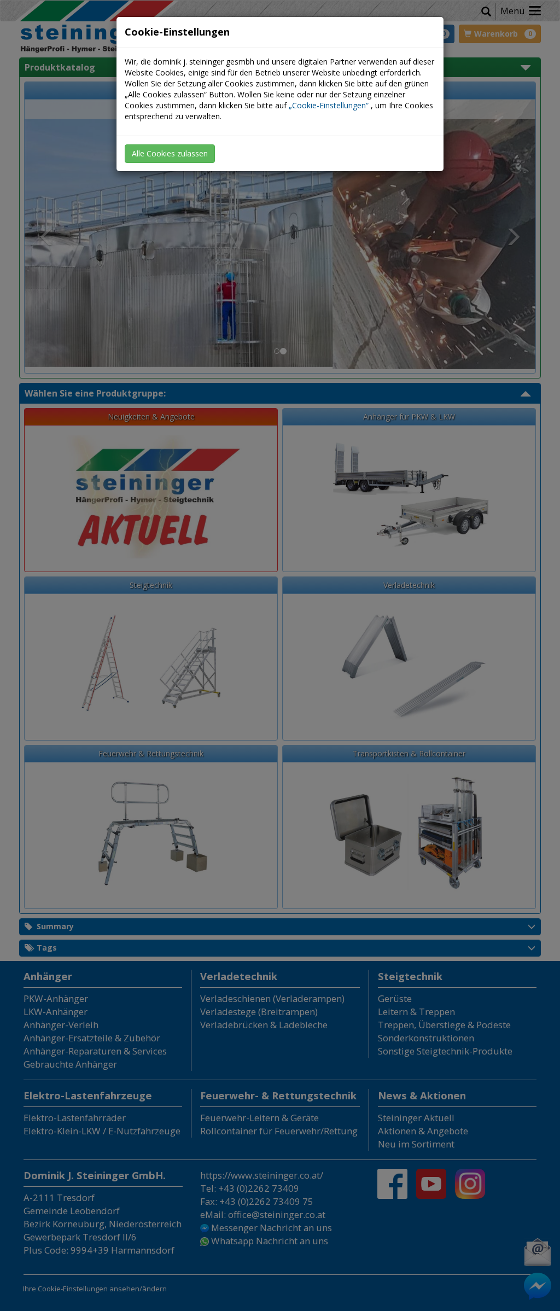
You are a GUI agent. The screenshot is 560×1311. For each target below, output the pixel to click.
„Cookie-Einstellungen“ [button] (329, 105)
